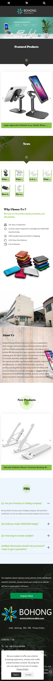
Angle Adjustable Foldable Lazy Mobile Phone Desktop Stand (28, 125)
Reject (16, 674)
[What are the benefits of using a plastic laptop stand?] (47, 173)
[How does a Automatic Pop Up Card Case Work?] (6, 188)
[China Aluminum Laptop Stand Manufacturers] (26, 27)
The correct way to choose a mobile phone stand (20, 194)
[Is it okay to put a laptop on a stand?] (33, 173)
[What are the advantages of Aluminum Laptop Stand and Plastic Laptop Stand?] (19, 173)
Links (11, 628)
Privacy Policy (38, 628)
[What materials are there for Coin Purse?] (6, 173)
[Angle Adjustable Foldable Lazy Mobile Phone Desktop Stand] (26, 97)
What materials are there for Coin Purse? (6, 179)
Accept (28, 674)
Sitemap (18, 628)
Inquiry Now (26, 595)
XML (29, 628)
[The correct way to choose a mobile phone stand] (19, 188)
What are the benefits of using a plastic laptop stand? (47, 179)
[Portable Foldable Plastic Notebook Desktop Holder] (26, 439)
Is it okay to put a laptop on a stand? (33, 179)
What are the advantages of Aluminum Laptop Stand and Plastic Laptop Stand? (20, 179)
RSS (24, 628)
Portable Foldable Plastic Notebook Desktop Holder (27, 467)
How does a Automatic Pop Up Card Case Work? (6, 194)
